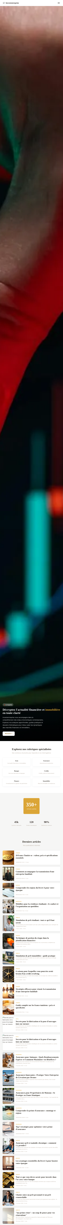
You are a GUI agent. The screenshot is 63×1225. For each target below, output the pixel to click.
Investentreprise (11, 3)
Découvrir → (8, 733)
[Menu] (58, 3)
